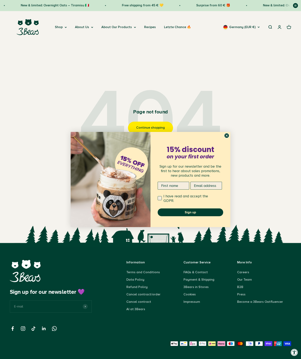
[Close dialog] (227, 136)
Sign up (190, 212)
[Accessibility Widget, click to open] (294, 352)
